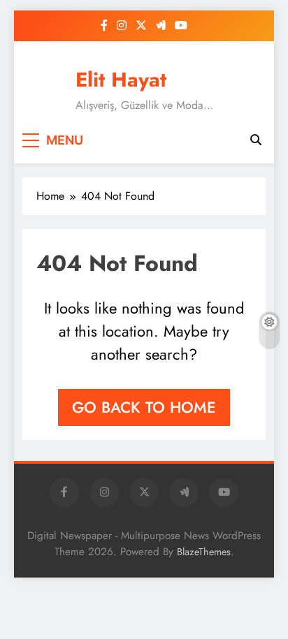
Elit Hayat (120, 79)
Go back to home (144, 407)
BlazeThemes (204, 552)
